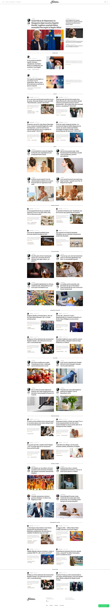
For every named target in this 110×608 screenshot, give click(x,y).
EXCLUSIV (37, 111)
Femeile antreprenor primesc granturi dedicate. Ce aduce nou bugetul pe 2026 (41, 497)
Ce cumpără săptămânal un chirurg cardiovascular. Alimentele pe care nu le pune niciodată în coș (42, 285)
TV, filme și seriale (30, 562)
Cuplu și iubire (58, 435)
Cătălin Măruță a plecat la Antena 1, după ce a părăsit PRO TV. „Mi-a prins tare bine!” (40, 552)
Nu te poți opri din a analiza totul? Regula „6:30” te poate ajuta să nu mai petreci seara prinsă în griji (40, 446)
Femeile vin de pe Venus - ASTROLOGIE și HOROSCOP (62, 537)
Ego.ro (47, 605)
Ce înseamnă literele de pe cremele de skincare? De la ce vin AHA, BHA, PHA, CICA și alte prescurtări (39, 212)
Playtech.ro (51, 605)
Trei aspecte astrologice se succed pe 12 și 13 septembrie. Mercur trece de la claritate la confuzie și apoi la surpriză (35, 82)
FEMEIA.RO (55, 2)
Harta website (62, 605)
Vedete (66, 329)
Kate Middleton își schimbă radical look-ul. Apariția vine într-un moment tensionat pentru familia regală (74, 22)
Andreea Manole (61, 97)
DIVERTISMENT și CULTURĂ (31, 111)
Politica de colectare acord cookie (69, 599)
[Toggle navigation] (107, 2)
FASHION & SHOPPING (55, 205)
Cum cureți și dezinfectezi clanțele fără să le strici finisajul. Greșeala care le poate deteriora (71, 364)
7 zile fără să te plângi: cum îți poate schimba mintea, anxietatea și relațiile (68, 445)
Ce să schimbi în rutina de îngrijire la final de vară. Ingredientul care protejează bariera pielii (42, 152)
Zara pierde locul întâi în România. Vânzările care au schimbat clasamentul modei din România (68, 234)
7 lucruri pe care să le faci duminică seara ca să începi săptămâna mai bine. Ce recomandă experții (71, 257)
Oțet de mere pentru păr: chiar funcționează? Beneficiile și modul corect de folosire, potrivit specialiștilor (71, 153)
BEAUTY (55, 146)
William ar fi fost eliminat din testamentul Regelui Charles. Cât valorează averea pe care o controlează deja (40, 340)
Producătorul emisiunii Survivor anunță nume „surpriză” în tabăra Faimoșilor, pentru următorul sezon (68, 552)
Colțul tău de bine (55, 251)
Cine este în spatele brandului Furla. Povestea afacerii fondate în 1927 (38, 233)
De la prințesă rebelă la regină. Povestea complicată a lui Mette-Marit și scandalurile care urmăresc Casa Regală (35, 64)
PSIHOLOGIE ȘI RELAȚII (30, 433)
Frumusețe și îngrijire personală (31, 223)
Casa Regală (29, 69)
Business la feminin (55, 463)
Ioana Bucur (68, 44)
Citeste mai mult (68, 64)
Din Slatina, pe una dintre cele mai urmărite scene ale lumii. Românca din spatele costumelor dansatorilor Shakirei (42, 470)
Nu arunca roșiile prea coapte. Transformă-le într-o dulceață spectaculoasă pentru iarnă (40, 364)
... (22, 1)
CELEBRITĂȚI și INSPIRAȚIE (35, 69)
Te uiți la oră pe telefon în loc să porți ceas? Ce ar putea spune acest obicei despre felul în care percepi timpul (40, 423)
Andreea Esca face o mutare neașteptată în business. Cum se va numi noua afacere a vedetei (71, 469)
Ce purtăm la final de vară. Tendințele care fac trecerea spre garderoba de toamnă (69, 211)
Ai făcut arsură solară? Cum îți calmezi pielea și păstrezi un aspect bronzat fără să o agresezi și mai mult (42, 181)
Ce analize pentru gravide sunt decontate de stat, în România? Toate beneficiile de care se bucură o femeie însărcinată (71, 286)
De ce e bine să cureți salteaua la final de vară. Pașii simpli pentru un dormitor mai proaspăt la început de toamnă (42, 392)
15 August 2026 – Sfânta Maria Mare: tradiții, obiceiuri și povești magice (67, 528)
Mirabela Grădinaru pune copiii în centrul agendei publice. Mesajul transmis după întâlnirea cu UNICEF (69, 340)
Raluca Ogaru (31, 97)
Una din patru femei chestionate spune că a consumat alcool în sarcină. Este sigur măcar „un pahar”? (41, 258)
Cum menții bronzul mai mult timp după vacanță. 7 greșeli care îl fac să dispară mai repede (71, 180)
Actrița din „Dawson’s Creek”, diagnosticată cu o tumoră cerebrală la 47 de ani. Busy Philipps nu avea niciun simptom (68, 318)
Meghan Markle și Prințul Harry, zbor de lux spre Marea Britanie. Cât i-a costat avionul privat (39, 317)
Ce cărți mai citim (30, 110)
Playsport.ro (56, 605)
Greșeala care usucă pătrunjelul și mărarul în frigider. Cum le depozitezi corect (70, 391)
